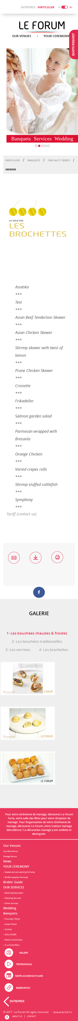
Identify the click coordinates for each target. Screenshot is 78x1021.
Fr (59, 7)
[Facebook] (39, 592)
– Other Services (10, 903)
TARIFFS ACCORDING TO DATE (29, 976)
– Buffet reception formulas (15, 877)
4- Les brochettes (53, 649)
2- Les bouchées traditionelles (37, 641)
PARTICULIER (46, 7)
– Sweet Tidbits (10, 924)
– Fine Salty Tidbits (11, 918)
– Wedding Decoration (13, 892)
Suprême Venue (10, 851)
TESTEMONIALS (24, 964)
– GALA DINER (9, 934)
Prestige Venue (10, 856)
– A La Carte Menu (11, 945)
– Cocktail (7, 929)
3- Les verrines (17, 649)
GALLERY (23, 952)
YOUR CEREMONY (56, 36)
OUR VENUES (21, 36)
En (71, 7)
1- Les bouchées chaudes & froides (36, 633)
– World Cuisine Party (13, 939)
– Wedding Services (12, 898)
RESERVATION (23, 987)
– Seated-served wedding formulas (19, 872)
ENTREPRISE (28, 7)
